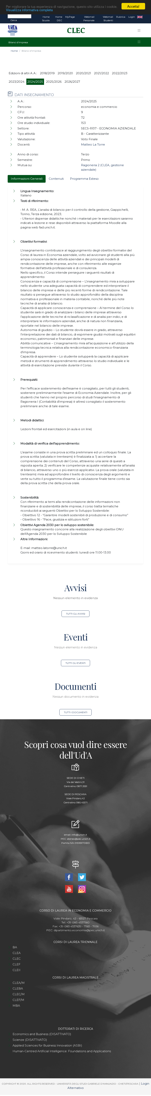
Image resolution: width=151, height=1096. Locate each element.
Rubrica (120, 16)
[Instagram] (82, 889)
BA (15, 947)
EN (139, 16)
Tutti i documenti (75, 712)
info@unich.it (79, 834)
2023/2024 (16, 81)
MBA (16, 1005)
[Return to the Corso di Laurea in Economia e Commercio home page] (75, 30)
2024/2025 (35, 81)
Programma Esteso (84, 179)
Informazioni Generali (26, 179)
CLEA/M (19, 983)
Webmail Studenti (108, 18)
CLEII (16, 970)
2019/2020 (65, 73)
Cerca (13, 20)
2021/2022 (101, 73)
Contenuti (56, 179)
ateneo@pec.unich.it (78, 838)
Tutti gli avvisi (75, 613)
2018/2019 (47, 73)
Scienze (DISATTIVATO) (30, 1040)
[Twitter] (82, 877)
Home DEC (58, 18)
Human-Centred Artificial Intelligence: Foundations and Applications (62, 1051)
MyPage (70, 16)
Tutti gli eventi (75, 663)
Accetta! (133, 6)
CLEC (17, 958)
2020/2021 (83, 73)
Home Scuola (46, 18)
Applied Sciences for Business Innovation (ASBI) (47, 1045)
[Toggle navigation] (139, 30)
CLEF (16, 964)
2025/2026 (54, 81)
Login (131, 16)
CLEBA (18, 988)
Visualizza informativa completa (29, 9)
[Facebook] (69, 877)
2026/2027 (72, 81)
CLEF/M (18, 1000)
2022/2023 (119, 73)
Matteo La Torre (93, 144)
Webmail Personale (88, 18)
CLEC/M (19, 994)
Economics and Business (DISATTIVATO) (42, 1034)
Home (14, 50)
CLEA (17, 953)
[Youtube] (69, 889)
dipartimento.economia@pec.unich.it (79, 930)
